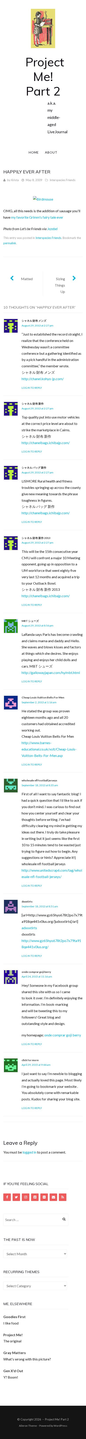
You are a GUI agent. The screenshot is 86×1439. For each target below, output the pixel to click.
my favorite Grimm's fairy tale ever (37, 217)
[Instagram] (25, 1197)
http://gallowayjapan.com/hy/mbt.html (51, 672)
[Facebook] (7, 1197)
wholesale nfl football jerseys (39, 780)
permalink (9, 243)
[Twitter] (16, 1197)
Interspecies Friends (62, 180)
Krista (15, 180)
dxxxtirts (27, 901)
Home (34, 152)
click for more (30, 1060)
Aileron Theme (28, 1425)
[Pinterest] (35, 1197)
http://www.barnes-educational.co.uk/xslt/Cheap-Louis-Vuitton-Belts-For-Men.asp (49, 749)
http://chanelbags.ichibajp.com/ (46, 443)
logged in (29, 1152)
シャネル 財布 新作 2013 (36, 538)
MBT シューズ (30, 621)
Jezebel (52, 229)
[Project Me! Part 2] (43, 28)
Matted (27, 279)
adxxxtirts (29, 928)
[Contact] (53, 1197)
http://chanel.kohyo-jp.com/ (43, 379)
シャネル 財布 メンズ (34, 320)
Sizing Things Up (60, 285)
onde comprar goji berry (36, 972)
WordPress (60, 1425)
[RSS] (62, 1197)
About (51, 152)
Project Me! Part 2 (44, 76)
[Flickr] (44, 1197)
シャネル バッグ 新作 (34, 467)
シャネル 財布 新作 (33, 403)
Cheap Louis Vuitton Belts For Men (43, 697)
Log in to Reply (32, 387)
